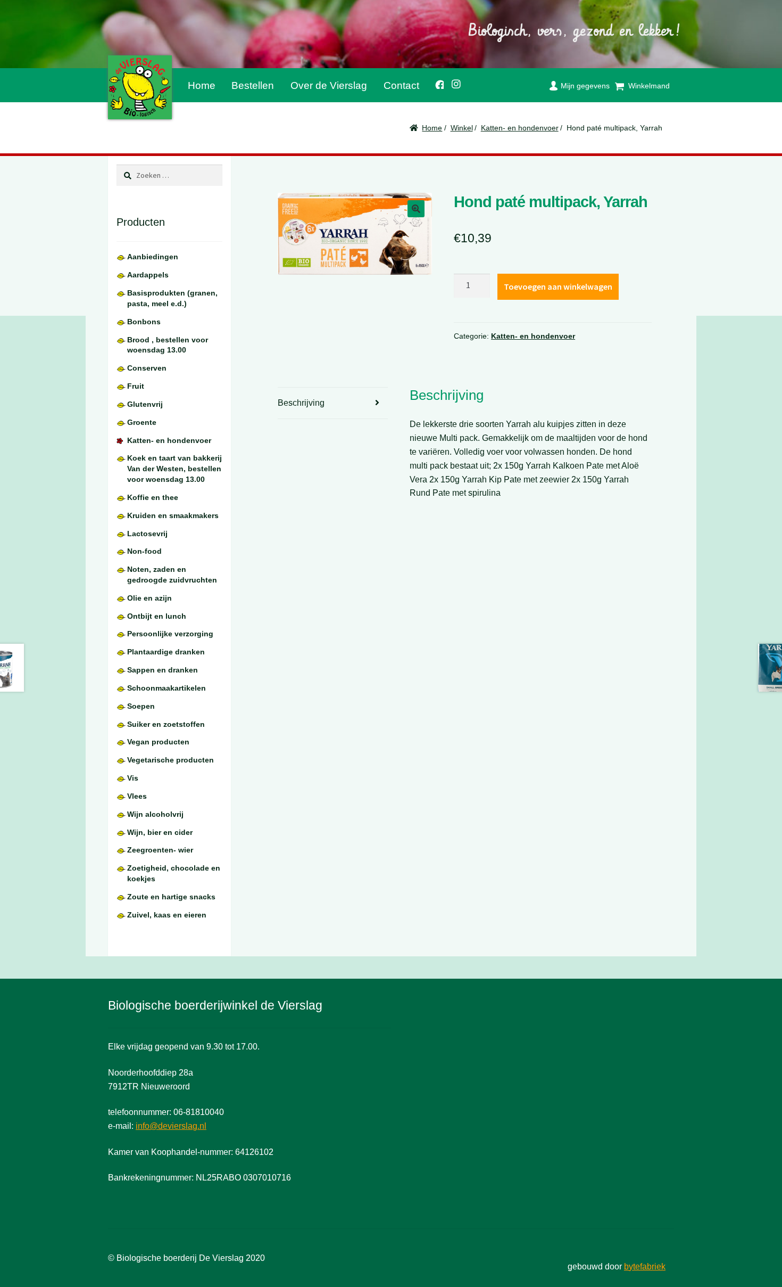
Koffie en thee (152, 497)
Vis (132, 778)
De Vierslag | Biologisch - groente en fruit (140, 87)
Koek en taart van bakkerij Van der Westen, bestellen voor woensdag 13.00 (174, 468)
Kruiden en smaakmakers (173, 515)
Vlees (137, 796)
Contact (401, 85)
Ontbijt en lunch (156, 616)
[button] (416, 208)
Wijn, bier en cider (160, 832)
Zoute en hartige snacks (171, 896)
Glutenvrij (145, 404)
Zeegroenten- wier (160, 850)
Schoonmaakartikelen (166, 688)
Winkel (462, 128)
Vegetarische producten (170, 760)
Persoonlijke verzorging (170, 633)
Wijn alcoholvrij (155, 814)
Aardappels (148, 274)
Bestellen (252, 85)
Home (201, 85)
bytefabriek (644, 1266)
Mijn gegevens (585, 85)
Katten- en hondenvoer (520, 128)
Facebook (435, 83)
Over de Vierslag (328, 85)
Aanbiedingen (152, 256)
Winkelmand (649, 85)
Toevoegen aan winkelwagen (558, 286)
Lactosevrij (147, 533)
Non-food (144, 551)
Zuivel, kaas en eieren (166, 915)
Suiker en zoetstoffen (166, 724)
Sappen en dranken (162, 670)
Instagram (453, 82)
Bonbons (144, 321)
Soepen (141, 706)
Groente (141, 422)
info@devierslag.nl (171, 1125)
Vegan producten (158, 741)
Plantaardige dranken (166, 651)
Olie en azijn (149, 598)
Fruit (135, 386)
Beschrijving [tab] (301, 402)
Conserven (147, 368)
